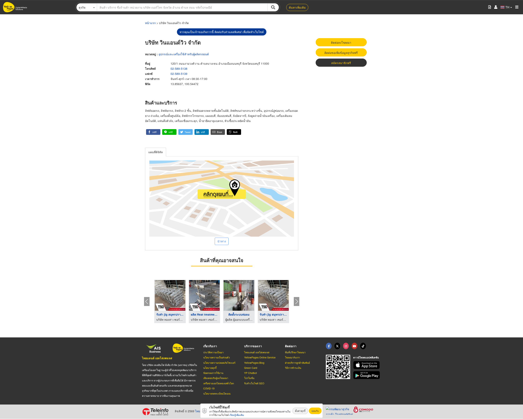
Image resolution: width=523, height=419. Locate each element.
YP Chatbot (250, 373)
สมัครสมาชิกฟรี (341, 63)
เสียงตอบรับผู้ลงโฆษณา (215, 378)
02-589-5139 (179, 74)
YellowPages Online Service (260, 357)
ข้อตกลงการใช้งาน (213, 373)
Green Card (250, 367)
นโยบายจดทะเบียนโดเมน (216, 393)
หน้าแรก (150, 23)
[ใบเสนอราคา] (489, 7)
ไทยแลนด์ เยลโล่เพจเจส (157, 358)
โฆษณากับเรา (292, 357)
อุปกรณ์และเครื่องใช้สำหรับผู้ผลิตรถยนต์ (184, 54)
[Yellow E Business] (329, 346)
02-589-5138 (179, 69)
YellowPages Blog (254, 362)
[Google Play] (367, 375)
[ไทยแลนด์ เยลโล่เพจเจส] (337, 346)
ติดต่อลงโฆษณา (341, 42)
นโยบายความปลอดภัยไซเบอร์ (219, 362)
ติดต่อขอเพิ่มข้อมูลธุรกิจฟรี (341, 53)
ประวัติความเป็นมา (213, 352)
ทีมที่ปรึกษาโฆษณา (295, 352)
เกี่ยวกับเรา (210, 346)
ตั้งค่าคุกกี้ (300, 410)
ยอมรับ (315, 410)
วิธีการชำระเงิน (293, 367)
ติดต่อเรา (290, 346)
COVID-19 (209, 388)
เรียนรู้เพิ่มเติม (236, 415)
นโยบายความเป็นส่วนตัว (216, 357)
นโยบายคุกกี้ (210, 367)
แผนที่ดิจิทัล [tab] (155, 152)
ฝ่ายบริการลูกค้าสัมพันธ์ (297, 362)
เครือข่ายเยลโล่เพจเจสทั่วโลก (218, 383)
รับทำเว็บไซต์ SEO (254, 383)
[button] (153, 132)
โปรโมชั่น (249, 378)
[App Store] (367, 365)
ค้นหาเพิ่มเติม (297, 7)
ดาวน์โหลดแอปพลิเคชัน (366, 357)
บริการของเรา (253, 346)
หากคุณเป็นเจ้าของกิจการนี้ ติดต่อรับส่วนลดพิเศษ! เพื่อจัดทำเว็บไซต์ (222, 32)
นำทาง (221, 241)
